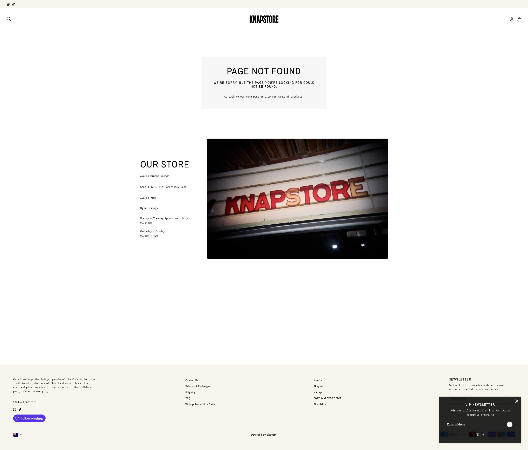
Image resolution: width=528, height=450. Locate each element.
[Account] (512, 19)
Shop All (319, 386)
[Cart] (519, 19)
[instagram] (8, 4)
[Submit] (509, 424)
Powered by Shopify (264, 434)
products (296, 96)
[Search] (9, 19)
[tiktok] (13, 4)
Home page (252, 96)
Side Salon (320, 404)
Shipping (190, 392)
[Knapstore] (264, 19)
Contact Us (191, 380)
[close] (517, 401)
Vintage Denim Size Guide (200, 404)
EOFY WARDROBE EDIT (328, 398)
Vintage (318, 392)
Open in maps (149, 208)
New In (318, 380)
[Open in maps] (297, 199)
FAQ (187, 398)
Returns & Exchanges (197, 386)
